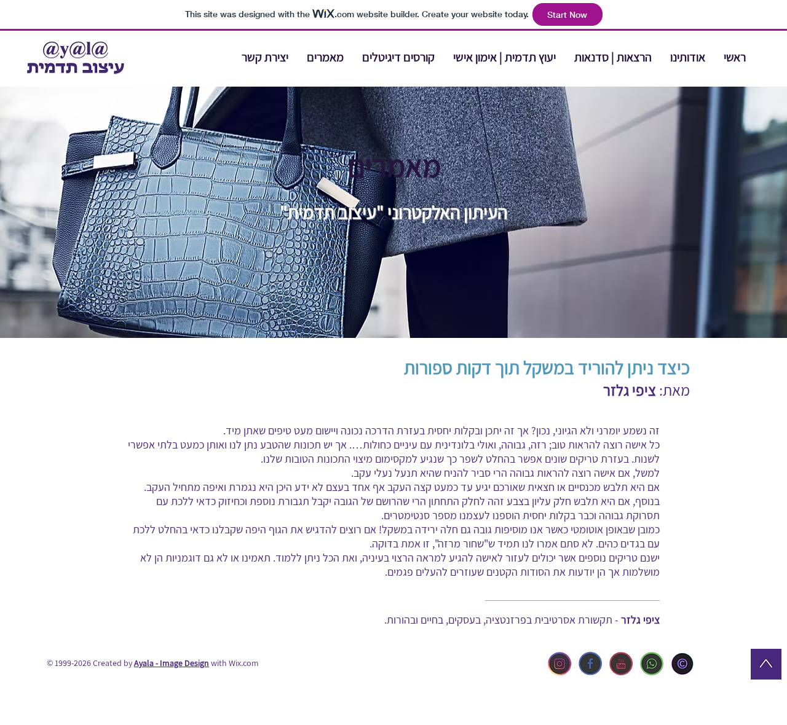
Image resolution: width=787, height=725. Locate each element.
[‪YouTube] (621, 663)
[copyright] (682, 663)
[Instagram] (559, 663)
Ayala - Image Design (171, 662)
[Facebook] (590, 663)
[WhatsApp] (651, 663)
